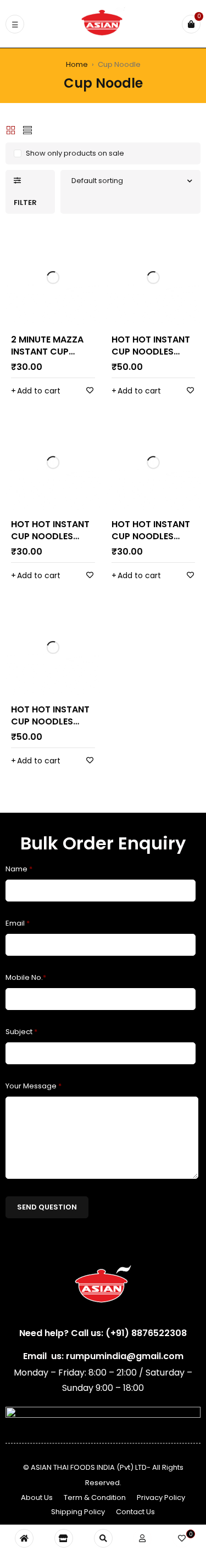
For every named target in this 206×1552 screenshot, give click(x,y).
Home (77, 64)
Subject (21, 1031)
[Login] (142, 1538)
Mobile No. (25, 977)
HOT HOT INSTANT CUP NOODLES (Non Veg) (151, 351)
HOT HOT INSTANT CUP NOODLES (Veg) (151, 536)
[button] (35, 391)
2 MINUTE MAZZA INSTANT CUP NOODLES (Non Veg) (47, 357)
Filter (25, 202)
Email (17, 923)
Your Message (33, 1086)
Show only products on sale (75, 153)
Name (18, 869)
